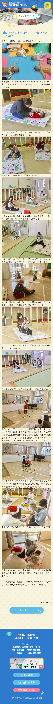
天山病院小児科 (27, 682)
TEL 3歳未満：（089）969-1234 (26, 650)
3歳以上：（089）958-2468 (26, 653)
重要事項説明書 (27, 690)
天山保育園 (26, 675)
